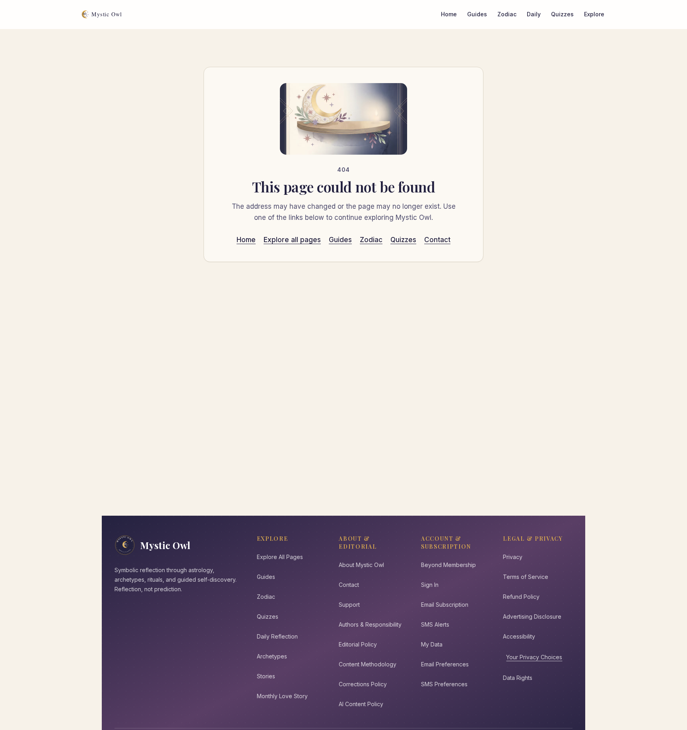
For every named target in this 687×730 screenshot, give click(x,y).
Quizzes (562, 14)
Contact (437, 240)
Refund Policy (521, 596)
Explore (594, 14)
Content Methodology (367, 664)
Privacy (512, 556)
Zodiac (506, 14)
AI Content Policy (361, 704)
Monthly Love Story (282, 696)
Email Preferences (445, 664)
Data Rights (517, 677)
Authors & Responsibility (370, 624)
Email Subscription (444, 604)
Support (349, 604)
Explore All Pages (280, 556)
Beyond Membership (448, 564)
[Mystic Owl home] (103, 14)
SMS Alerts (435, 624)
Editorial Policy (358, 644)
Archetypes (272, 656)
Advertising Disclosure (532, 616)
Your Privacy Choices (534, 657)
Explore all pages (292, 240)
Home (449, 14)
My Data (431, 644)
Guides (477, 14)
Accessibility (519, 636)
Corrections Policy (363, 684)
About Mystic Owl (361, 564)
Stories (266, 676)
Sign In (430, 584)
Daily (534, 14)
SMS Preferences (444, 684)
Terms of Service (525, 576)
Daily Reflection (277, 636)
